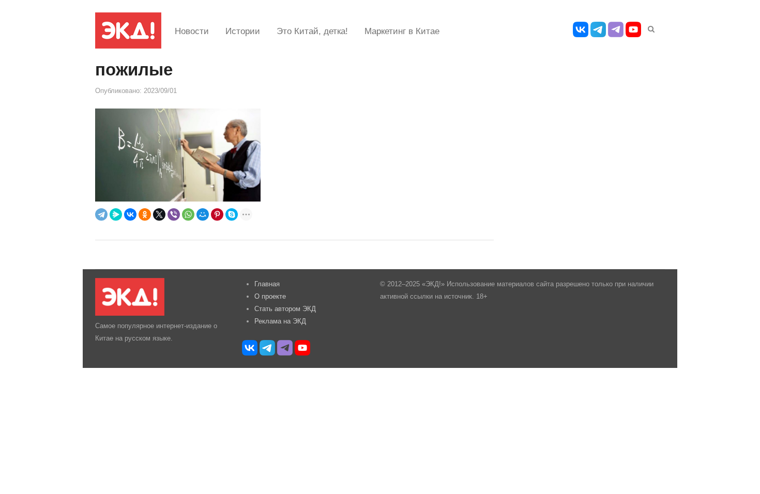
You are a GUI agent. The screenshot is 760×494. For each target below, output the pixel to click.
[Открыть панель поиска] (649, 27)
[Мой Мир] (202, 214)
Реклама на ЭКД (280, 321)
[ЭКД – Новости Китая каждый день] (128, 30)
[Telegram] (101, 214)
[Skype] (231, 214)
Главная (267, 284)
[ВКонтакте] (130, 214)
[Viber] (174, 214)
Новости (192, 31)
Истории (242, 31)
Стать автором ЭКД (285, 309)
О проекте (270, 296)
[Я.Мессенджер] (116, 214)
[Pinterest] (217, 214)
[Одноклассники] (145, 214)
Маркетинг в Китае (401, 31)
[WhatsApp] (188, 214)
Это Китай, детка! (312, 31)
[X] (159, 214)
